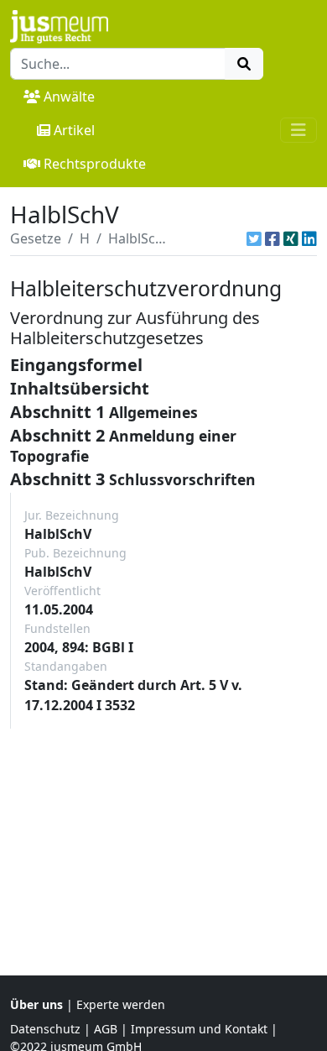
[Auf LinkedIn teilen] (309, 238)
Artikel (74, 130)
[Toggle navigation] (298, 130)
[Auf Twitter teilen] (254, 238)
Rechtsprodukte (95, 163)
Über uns (36, 1004)
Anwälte (69, 96)
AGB (105, 1029)
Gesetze (35, 238)
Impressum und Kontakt (199, 1029)
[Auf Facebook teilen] (272, 238)
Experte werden (120, 1004)
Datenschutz (45, 1029)
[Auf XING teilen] (290, 238)
